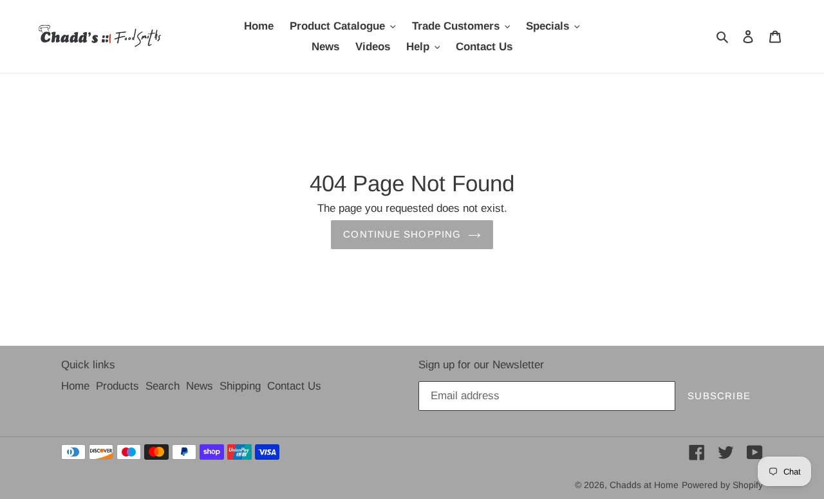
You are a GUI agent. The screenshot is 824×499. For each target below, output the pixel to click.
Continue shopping (402, 234)
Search (162, 386)
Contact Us (294, 386)
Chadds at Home (644, 485)
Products (117, 386)
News (199, 386)
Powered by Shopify (722, 485)
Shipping (240, 386)
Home (75, 386)
